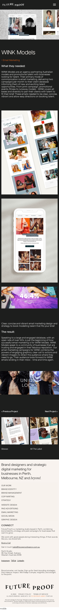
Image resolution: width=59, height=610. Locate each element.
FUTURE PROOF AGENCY (38, 596)
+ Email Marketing (10, 60)
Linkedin (20, 560)
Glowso (4, 449)
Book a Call (6, 542)
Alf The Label (36, 449)
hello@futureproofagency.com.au (26, 546)
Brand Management (11, 492)
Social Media (7, 515)
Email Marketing (9, 512)
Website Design (9, 504)
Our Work (6, 485)
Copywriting (8, 496)
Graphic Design (9, 519)
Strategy (6, 500)
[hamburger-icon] (54, 5)
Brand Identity (8, 489)
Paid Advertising (9, 508)
